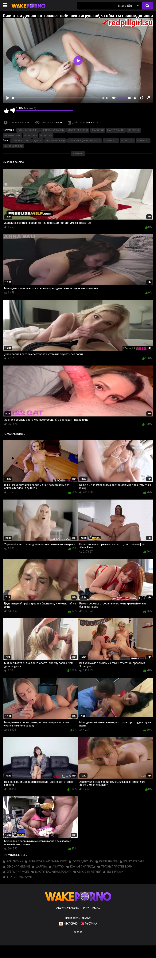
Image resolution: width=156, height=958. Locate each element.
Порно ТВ (46, 135)
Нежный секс (12, 135)
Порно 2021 (111, 140)
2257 (86, 908)
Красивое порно (78, 130)
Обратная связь (67, 908)
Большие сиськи (28, 130)
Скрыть (78, 153)
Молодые (134, 130)
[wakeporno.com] (28, 8)
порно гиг (127, 140)
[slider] (56, 98)
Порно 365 (30, 135)
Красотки (98, 130)
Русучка (91, 923)
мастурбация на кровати (84, 140)
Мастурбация (115, 130)
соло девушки (13, 146)
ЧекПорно (71, 923)
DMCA (96, 908)
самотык (143, 140)
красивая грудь (55, 140)
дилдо (38, 140)
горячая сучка (21, 140)
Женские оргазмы (53, 130)
